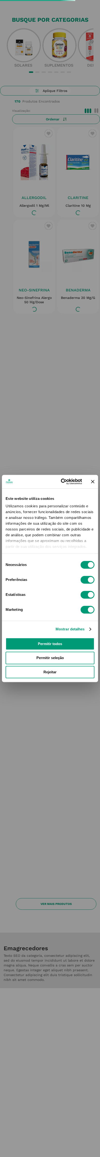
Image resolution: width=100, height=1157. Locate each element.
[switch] (87, 580)
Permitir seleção (50, 658)
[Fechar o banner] (92, 481)
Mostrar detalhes (70, 629)
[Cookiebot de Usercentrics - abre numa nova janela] (62, 481)
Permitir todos (50, 644)
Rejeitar (50, 672)
